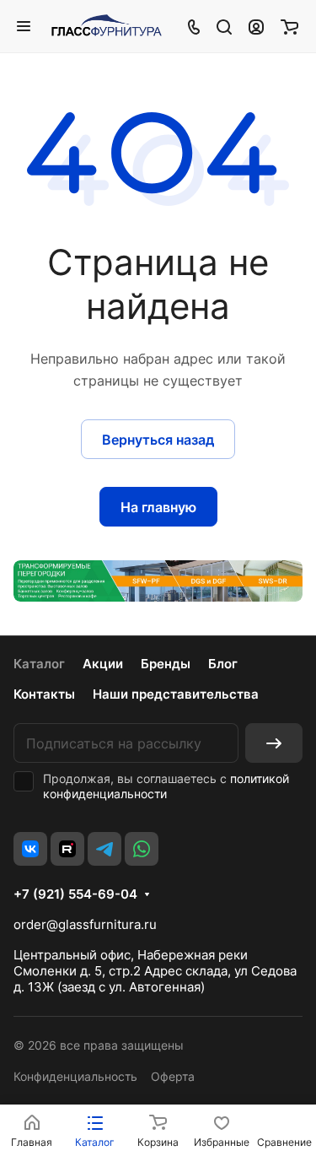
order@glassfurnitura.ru (85, 924)
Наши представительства (176, 694)
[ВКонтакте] (30, 849)
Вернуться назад (158, 439)
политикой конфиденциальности (166, 786)
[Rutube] (67, 849)
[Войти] (256, 26)
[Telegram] (104, 849)
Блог (223, 664)
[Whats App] (141, 849)
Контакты (44, 694)
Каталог (39, 664)
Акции (103, 664)
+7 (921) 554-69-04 (75, 894)
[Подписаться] (274, 743)
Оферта (173, 1076)
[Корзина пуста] (289, 26)
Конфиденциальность (75, 1076)
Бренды (165, 664)
